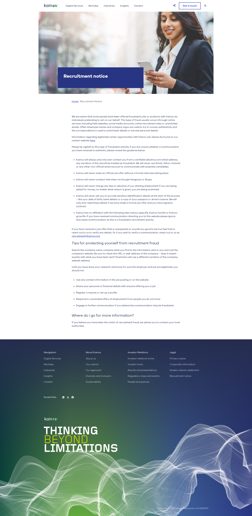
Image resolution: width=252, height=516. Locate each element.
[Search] (205, 6)
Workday (93, 5)
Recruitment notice (180, 376)
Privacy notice (178, 358)
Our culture (92, 364)
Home (75, 101)
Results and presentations (142, 370)
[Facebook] (72, 397)
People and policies (138, 382)
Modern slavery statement (184, 370)
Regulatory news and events (143, 376)
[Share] (174, 5)
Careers (138, 5)
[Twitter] (68, 397)
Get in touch (190, 5)
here (92, 140)
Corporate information (182, 364)
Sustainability (93, 382)
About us (91, 358)
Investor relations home (141, 358)
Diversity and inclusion (98, 376)
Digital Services (74, 5)
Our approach (94, 370)
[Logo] (51, 6)
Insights (124, 5)
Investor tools (135, 364)
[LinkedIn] (63, 397)
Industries (109, 5)
